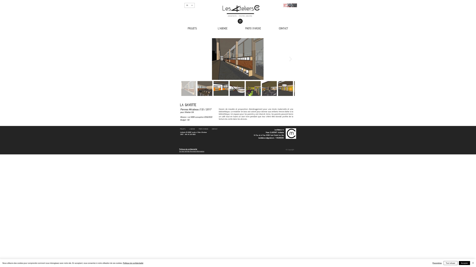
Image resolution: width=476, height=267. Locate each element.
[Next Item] (290, 59)
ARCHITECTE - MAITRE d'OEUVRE (240, 16)
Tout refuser (450, 263)
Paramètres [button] (437, 263)
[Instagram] (240, 21)
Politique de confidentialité (133, 263)
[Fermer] (473, 263)
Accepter (464, 263)
